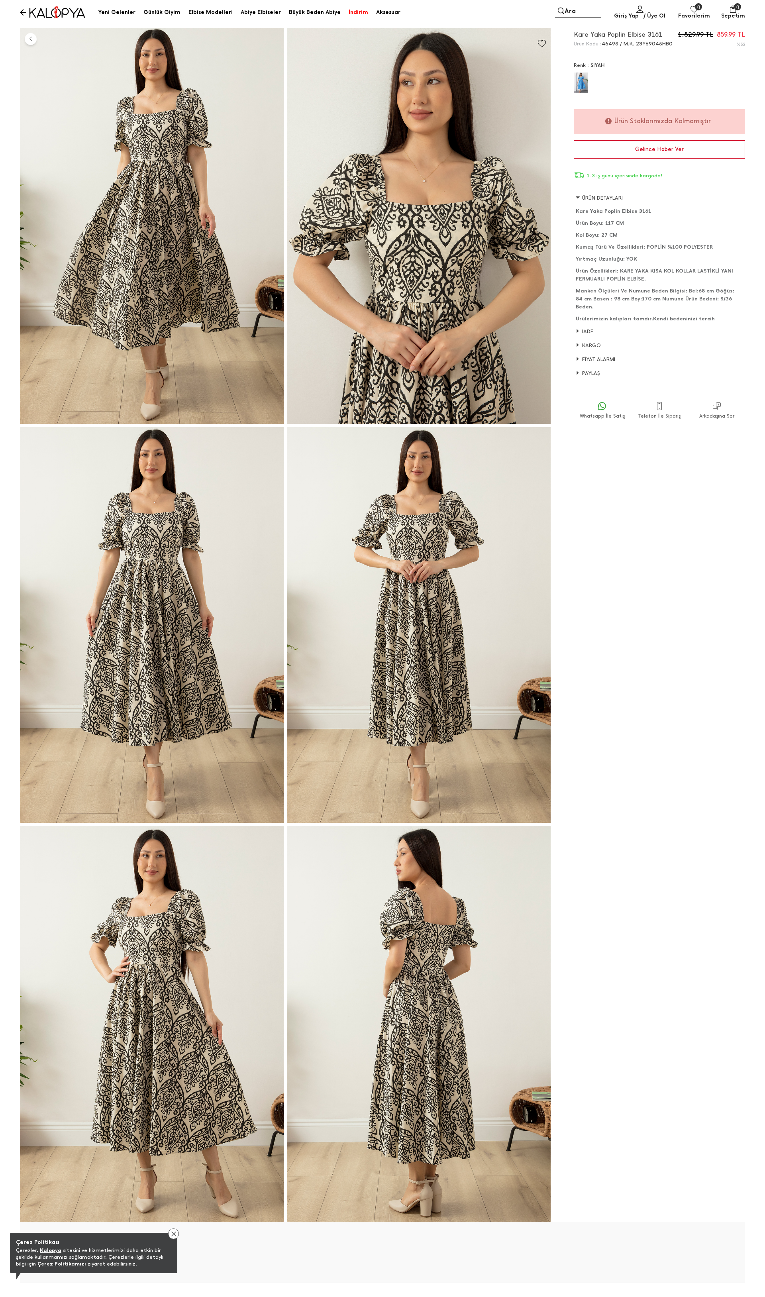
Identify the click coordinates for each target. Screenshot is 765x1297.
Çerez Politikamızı (61, 1264)
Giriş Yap (626, 15)
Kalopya (50, 1250)
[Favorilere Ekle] (542, 43)
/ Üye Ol (654, 15)
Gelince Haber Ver (659, 149)
